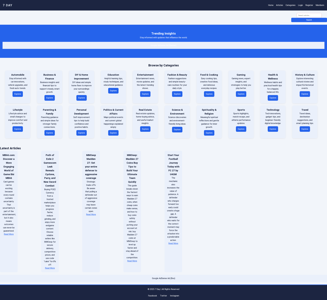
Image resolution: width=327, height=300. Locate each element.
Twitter (163, 295)
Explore (17, 94)
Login (300, 5)
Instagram (174, 295)
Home (270, 5)
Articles (279, 5)
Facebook (152, 295)
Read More (9, 234)
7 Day (7, 5)
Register (309, 5)
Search (309, 20)
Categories (290, 5)
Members (320, 5)
